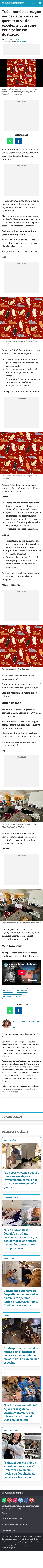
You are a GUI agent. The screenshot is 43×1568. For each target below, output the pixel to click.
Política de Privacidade (12, 1518)
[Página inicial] (15, 3)
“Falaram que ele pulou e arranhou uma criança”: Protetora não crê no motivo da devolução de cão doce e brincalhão (20, 1470)
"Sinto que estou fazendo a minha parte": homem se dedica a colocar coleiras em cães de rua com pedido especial (21, 1355)
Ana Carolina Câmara (11, 39)
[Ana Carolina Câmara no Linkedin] (14, 1026)
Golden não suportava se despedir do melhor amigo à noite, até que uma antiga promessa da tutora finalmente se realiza (21, 1298)
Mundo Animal (21, 41)
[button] (33, 3)
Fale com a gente (9, 1530)
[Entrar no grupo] (4, 1500)
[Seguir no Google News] (9, 1500)
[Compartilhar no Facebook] (18, 141)
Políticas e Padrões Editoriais (14, 1524)
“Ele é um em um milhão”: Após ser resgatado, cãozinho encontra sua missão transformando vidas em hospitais (20, 1412)
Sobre (4, 1513)
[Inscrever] (31, 1500)
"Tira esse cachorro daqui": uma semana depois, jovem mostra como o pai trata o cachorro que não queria (21, 1180)
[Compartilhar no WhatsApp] (10, 141)
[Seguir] (15, 1500)
